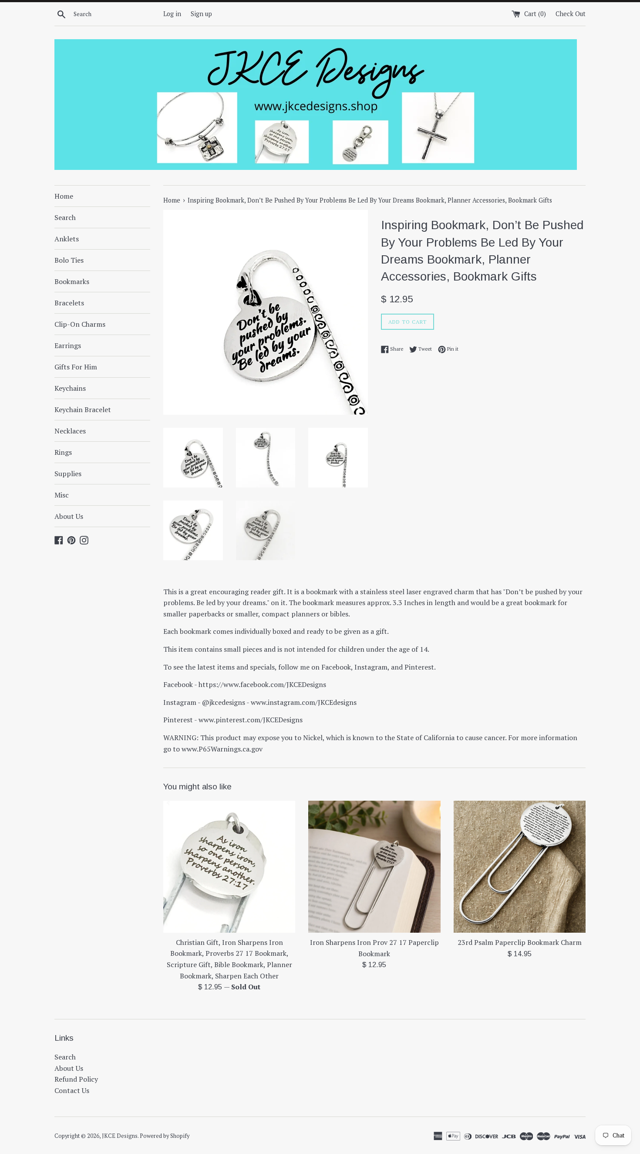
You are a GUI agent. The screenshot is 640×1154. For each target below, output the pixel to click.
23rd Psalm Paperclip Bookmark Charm (520, 942)
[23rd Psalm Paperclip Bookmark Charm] (520, 867)
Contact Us (71, 1090)
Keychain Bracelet (82, 409)
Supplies (67, 473)
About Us (68, 516)
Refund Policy (76, 1079)
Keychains (70, 388)
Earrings (67, 345)
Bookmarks (71, 281)
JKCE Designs (120, 1136)
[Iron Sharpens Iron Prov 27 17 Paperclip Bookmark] (374, 867)
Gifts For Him (75, 367)
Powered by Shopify (164, 1136)
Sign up (201, 14)
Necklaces (70, 431)
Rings (63, 452)
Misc (61, 495)
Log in (172, 14)
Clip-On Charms (79, 324)
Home (63, 196)
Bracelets (69, 303)
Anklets (66, 239)
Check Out (571, 14)
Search (65, 217)
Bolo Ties (69, 260)
